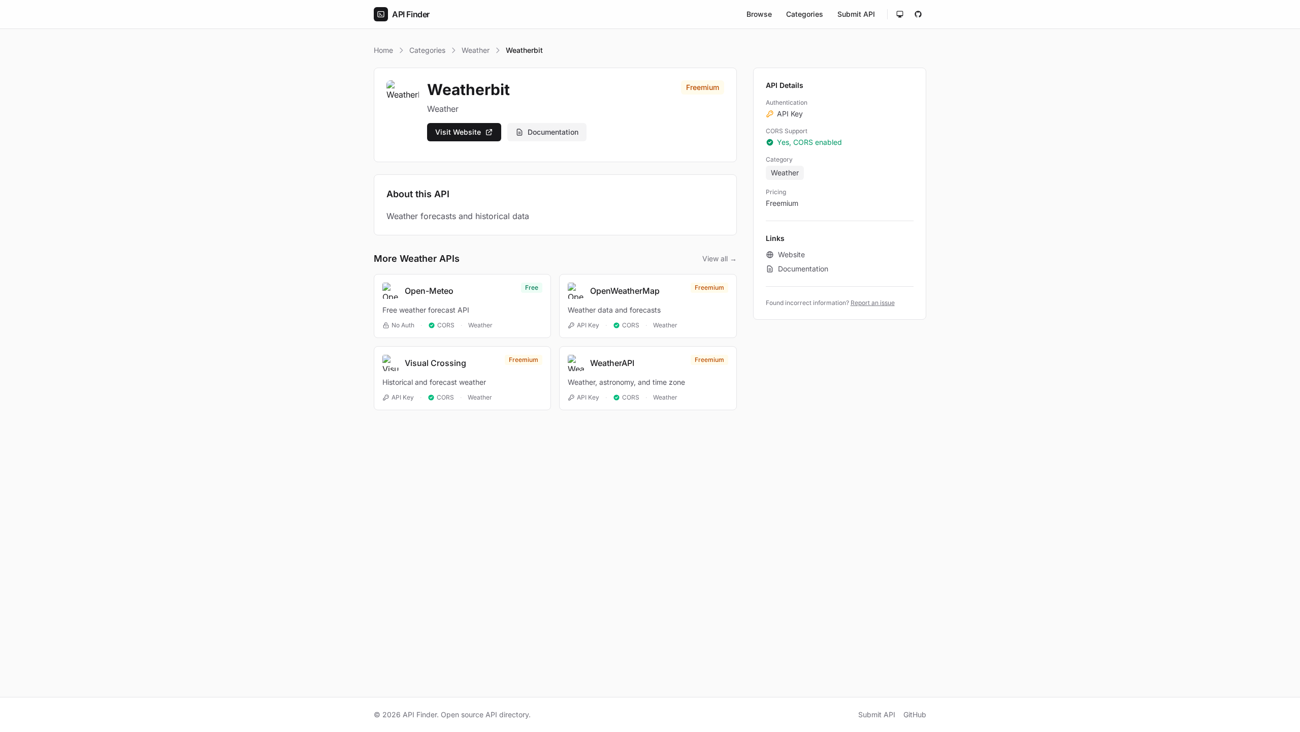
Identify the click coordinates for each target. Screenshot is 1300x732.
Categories (804, 14)
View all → (719, 258)
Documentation (553, 132)
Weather (476, 50)
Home (383, 50)
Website (791, 254)
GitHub (914, 714)
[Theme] (900, 14)
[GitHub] (918, 14)
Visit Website (458, 132)
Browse (759, 14)
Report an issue (873, 303)
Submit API (856, 14)
